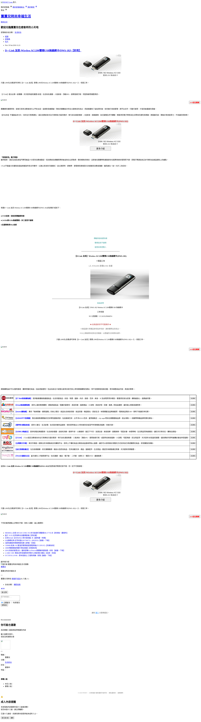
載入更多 (4, 592)
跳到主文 (4, 22)
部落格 (7, 39)
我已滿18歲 (5, 718)
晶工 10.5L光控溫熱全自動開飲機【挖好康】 (21, 535)
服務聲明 (120, 693)
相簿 (6, 36)
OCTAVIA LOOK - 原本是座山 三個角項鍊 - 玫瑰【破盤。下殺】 (29, 555)
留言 (19, 579)
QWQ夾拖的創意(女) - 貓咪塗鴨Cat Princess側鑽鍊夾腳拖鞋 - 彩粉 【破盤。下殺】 (35, 550)
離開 (12, 718)
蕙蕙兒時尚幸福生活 (16, 16)
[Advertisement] (18, 185)
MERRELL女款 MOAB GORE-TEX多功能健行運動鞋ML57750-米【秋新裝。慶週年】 (36, 533)
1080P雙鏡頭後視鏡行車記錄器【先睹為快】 (21, 548)
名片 (6, 42)
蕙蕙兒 (3, 567)
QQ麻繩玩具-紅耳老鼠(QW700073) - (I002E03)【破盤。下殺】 (27, 540)
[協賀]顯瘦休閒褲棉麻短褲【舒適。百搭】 (20, 543)
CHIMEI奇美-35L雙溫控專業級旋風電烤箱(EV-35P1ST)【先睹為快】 (30, 545)
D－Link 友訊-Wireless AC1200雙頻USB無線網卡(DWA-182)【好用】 (43, 50)
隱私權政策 (112, 693)
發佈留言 (4, 605)
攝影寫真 (17, 584)
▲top (3, 588)
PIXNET (84, 693)
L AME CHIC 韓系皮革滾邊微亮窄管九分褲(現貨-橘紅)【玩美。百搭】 (31, 553)
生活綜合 (18, 32)
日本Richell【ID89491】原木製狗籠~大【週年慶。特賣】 (26, 538)
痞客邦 (14, 579)
